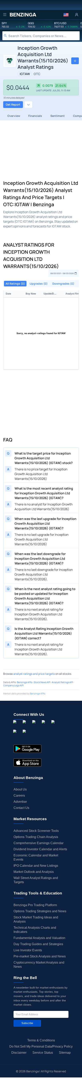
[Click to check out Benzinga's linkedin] (35, 726)
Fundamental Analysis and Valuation (39, 938)
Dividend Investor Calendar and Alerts (40, 849)
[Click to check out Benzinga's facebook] (16, 726)
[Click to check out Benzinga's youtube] (54, 726)
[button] (66, 14)
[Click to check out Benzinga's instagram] (25, 726)
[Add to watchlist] (75, 60)
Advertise (20, 801)
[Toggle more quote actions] (28, 104)
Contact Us (21, 807)
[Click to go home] (23, 14)
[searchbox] (44, 35)
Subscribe (27, 1023)
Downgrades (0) (63, 283)
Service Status (42, 1052)
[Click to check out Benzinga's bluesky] (16, 736)
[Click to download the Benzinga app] (27, 749)
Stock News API (42, 682)
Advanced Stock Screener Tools (36, 830)
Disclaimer (18, 1052)
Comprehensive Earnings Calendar (38, 843)
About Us (20, 789)
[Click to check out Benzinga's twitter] (44, 726)
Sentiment (57, 116)
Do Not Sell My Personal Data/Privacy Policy (41, 1046)
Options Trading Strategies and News (40, 911)
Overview (13, 116)
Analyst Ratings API (62, 682)
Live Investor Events (28, 950)
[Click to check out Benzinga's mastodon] (25, 736)
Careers (19, 795)
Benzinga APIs (24, 682)
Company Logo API (13, 685)
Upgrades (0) (39, 283)
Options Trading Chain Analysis (36, 837)
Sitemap (65, 1052)
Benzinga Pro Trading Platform (35, 905)
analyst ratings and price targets (34, 674)
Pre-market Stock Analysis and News (40, 956)
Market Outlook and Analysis (34, 871)
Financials (35, 116)
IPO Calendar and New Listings (36, 865)
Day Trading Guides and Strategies (38, 944)
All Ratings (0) (15, 283)
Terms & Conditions (41, 1040)
